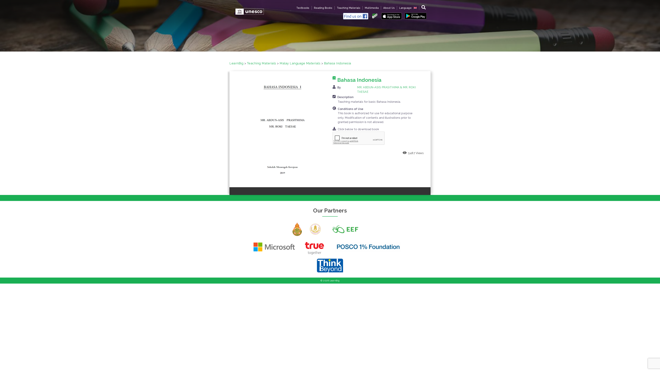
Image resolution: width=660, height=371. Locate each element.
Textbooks (302, 8)
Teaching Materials (348, 8)
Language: (406, 8)
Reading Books (323, 8)
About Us (389, 8)
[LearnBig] (248, 11)
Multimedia (372, 8)
